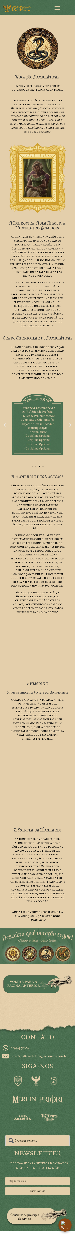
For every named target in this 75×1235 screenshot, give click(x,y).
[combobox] (37, 1140)
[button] (4, 425)
